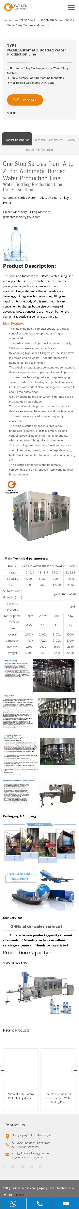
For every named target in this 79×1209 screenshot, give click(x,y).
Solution (24, 20)
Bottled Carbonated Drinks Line (35, 82)
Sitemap (19, 1195)
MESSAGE (29, 100)
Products (68, 20)
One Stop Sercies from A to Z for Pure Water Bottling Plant (58, 1098)
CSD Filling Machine (46, 20)
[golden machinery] (39, 515)
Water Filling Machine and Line (26, 25)
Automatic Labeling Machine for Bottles (40, 78)
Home (7, 20)
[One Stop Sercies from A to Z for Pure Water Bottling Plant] (58, 1070)
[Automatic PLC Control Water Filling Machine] (21, 1070)
